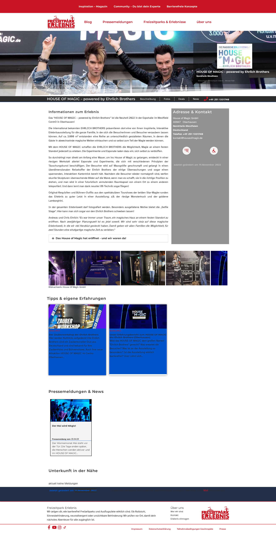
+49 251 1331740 (219, 99)
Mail (205, 490)
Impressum (136, 529)
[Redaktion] (187, 151)
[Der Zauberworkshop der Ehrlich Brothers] (77, 316)
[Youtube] (54, 527)
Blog (88, 22)
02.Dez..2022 (115, 331)
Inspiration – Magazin (93, 6)
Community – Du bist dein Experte (137, 6)
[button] (108, 238)
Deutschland (180, 130)
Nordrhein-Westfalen (207, 76)
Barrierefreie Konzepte (182, 6)
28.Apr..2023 (54, 331)
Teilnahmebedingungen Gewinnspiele (195, 529)
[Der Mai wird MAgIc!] (70, 410)
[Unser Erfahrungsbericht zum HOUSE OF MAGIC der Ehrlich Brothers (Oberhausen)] (138, 316)
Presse (222, 529)
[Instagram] (59, 527)
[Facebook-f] (49, 527)
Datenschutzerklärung (160, 529)
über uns (204, 22)
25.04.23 (75, 439)
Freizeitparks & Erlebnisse (165, 22)
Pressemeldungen (118, 22)
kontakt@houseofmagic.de (188, 138)
